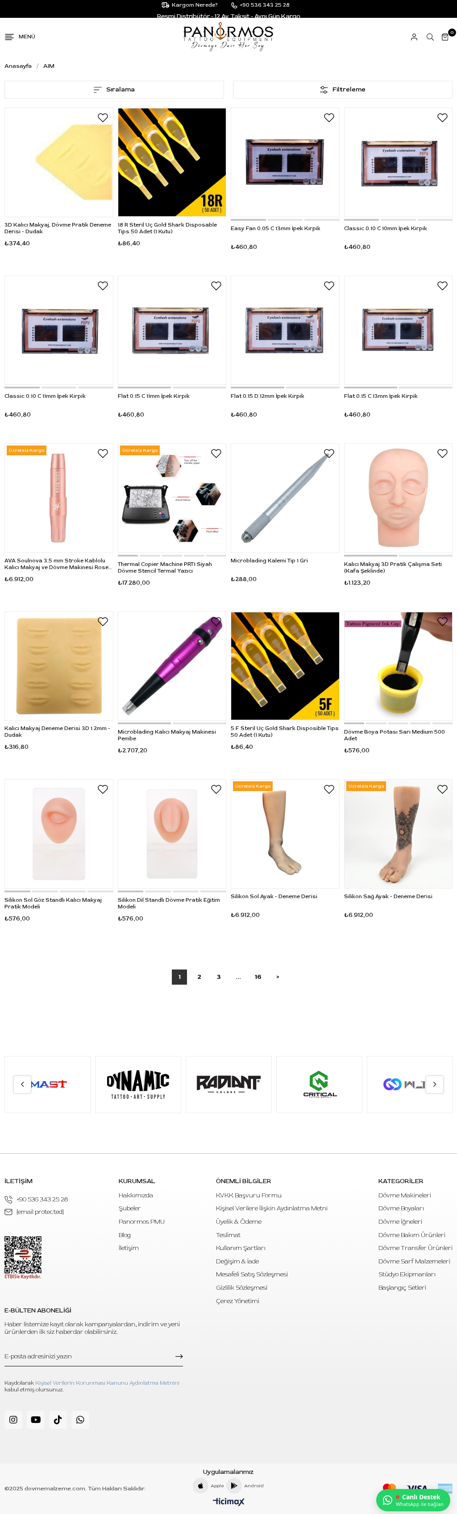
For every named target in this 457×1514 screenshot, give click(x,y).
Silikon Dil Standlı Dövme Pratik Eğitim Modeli (169, 903)
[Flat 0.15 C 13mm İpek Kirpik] (398, 330)
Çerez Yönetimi (237, 1301)
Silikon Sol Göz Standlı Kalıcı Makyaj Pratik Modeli (53, 903)
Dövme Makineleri (404, 1195)
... (238, 977)
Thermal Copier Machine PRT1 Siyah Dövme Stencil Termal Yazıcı (165, 567)
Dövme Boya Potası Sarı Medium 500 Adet (394, 735)
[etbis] (23, 1257)
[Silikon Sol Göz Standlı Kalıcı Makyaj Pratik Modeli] (58, 834)
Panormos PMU (142, 1221)
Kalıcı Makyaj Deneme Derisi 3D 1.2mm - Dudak (57, 731)
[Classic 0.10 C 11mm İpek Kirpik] (58, 330)
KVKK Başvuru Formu (249, 1195)
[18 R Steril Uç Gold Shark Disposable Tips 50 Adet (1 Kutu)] (172, 162)
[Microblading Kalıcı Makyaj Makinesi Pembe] (172, 666)
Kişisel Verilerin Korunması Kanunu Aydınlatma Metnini (107, 1383)
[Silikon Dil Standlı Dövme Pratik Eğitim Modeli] (172, 834)
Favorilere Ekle (103, 118)
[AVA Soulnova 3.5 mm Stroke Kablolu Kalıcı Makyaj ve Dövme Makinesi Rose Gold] (58, 498)
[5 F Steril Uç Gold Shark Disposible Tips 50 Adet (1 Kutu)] (285, 666)
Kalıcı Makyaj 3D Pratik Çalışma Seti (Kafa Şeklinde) (393, 567)
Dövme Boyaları (401, 1208)
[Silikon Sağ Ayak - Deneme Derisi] (398, 834)
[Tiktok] (58, 1420)
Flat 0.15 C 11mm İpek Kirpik (154, 396)
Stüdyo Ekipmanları (407, 1274)
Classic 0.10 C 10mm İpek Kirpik (385, 228)
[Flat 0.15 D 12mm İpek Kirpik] (285, 330)
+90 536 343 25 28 (42, 1199)
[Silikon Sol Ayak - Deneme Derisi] (285, 834)
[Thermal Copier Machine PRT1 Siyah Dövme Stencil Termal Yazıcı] (172, 498)
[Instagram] (13, 1420)
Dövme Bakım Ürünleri (411, 1235)
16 (258, 977)
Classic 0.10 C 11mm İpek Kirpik (45, 396)
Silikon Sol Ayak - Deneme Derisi (274, 896)
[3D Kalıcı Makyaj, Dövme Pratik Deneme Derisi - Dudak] (58, 162)
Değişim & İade (237, 1261)
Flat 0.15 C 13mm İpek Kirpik (381, 396)
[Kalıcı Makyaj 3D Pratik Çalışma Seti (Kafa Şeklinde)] (398, 498)
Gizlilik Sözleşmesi (241, 1287)
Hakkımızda (136, 1195)
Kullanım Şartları (241, 1248)
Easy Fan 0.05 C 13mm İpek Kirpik (275, 228)
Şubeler (130, 1208)
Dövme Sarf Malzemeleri (414, 1261)
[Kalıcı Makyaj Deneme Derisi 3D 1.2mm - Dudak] (58, 666)
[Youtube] (36, 1420)
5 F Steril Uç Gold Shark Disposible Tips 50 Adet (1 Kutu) (285, 731)
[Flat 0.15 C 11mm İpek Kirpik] (172, 330)
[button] (248, 220)
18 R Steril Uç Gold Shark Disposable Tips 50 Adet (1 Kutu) (167, 228)
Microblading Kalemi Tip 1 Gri (269, 560)
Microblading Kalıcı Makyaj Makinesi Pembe (167, 735)
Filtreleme (349, 89)
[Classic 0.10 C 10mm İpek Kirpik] (398, 162)
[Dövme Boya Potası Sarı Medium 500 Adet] (398, 666)
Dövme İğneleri (400, 1221)
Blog (125, 1235)
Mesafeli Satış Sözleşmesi (252, 1274)
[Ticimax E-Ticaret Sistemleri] (229, 1502)
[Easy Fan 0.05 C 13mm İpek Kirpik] (285, 162)
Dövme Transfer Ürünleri (415, 1248)
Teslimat (228, 1235)
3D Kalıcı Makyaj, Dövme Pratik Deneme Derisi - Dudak (57, 228)
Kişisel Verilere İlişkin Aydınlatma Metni (272, 1208)
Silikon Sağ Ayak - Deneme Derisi (388, 896)
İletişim (129, 1248)
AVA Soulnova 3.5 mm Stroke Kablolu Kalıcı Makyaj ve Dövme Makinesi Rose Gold (56, 564)
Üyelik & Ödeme (239, 1221)
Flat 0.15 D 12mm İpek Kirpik (267, 396)
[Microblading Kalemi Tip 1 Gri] (285, 498)
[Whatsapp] (80, 1420)
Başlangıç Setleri (402, 1287)
